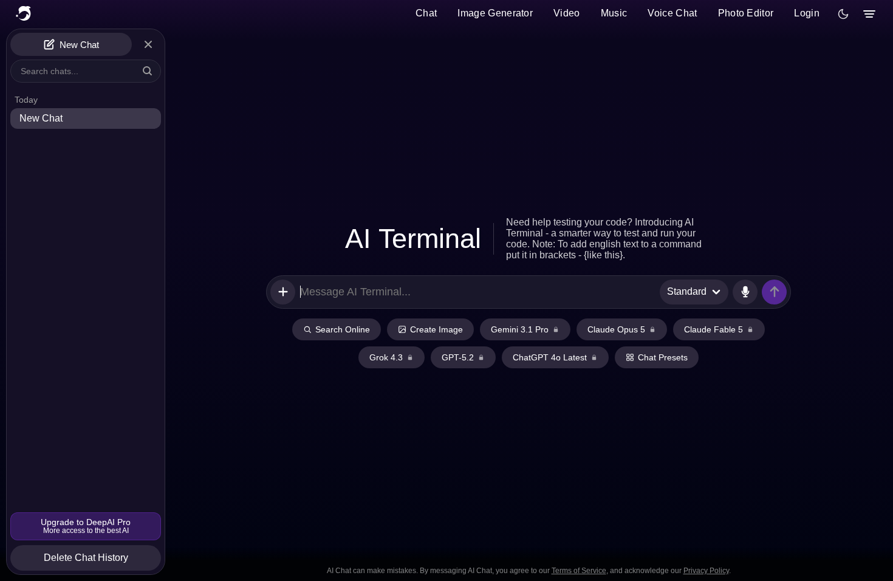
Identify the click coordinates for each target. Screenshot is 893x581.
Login (806, 13)
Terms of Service (579, 570)
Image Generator (495, 13)
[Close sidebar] (148, 44)
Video (566, 13)
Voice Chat (672, 13)
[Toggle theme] (843, 14)
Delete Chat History (86, 557)
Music (614, 13)
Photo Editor (746, 13)
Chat (426, 13)
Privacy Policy (706, 570)
